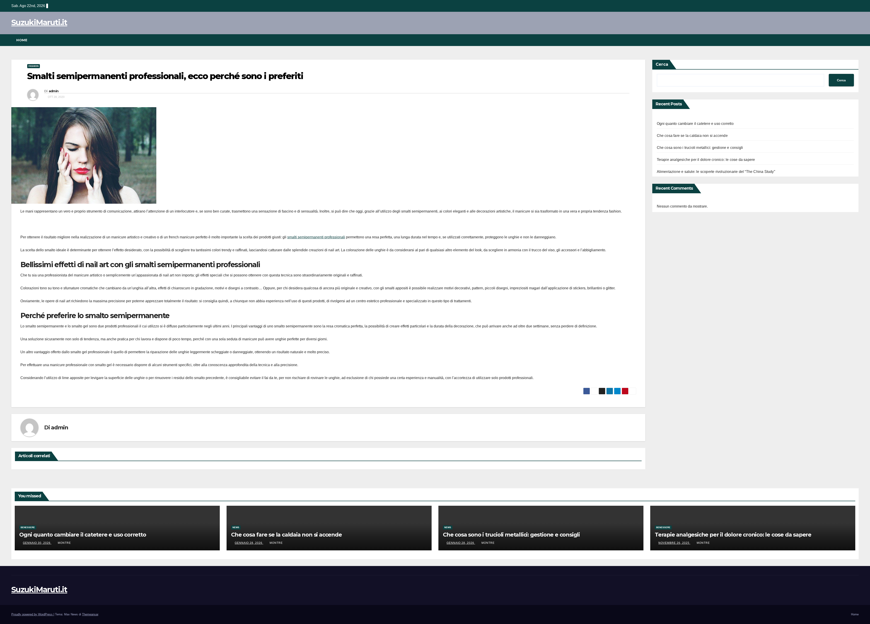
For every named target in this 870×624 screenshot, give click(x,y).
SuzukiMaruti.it (39, 22)
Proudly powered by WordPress (32, 614)
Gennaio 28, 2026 (249, 542)
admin (54, 91)
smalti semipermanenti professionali (316, 237)
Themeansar (90, 614)
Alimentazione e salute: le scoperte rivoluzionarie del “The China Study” (716, 172)
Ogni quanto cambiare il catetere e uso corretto (695, 124)
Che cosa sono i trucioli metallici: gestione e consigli (700, 148)
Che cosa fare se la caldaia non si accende (692, 136)
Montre (64, 542)
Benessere (28, 527)
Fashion (34, 66)
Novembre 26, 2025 (674, 542)
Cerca (662, 64)
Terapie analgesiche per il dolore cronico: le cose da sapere (706, 160)
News (235, 527)
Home (21, 40)
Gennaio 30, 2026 (37, 542)
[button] (855, 40)
